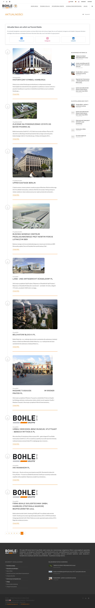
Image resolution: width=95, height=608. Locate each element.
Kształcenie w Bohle (81, 129)
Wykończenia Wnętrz (12, 568)
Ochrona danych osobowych (18, 600)
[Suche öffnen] (92, 6)
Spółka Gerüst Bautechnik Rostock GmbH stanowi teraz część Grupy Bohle (82, 89)
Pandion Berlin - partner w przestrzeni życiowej (64, 577)
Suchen (8, 11)
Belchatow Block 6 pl (24, 335)
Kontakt (90, 1)
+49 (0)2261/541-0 (25, 604)
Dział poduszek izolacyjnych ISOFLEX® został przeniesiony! (83, 122)
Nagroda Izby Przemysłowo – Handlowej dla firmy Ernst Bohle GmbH (82, 81)
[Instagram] (9, 1)
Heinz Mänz (9, 571)
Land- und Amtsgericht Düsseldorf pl (33, 279)
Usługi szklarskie (10, 576)
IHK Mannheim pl (21, 468)
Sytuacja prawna (30, 600)
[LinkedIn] (6, 1)
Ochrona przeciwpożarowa (13, 578)
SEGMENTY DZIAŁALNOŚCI (14, 562)
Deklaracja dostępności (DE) (12, 602)
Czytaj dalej (16, 94)
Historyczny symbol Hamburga (29, 80)
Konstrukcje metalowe (12, 584)
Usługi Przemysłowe (11, 586)
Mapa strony (22, 602)
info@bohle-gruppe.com (12, 604)
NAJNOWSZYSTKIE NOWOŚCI (58, 562)
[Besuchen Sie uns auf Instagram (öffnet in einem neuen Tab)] (88, 598)
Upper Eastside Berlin (24, 183)
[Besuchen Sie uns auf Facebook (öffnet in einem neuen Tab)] (83, 598)
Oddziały (83, 1)
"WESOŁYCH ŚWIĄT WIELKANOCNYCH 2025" (64, 565)
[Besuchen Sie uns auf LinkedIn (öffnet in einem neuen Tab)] (86, 598)
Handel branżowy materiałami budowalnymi (17, 573)
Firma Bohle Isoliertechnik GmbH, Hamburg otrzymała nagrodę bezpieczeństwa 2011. (30, 506)
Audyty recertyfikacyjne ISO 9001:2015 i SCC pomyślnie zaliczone (83, 65)
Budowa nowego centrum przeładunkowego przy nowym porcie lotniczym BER (33, 236)
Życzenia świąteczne (81, 135)
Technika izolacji (10, 565)
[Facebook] (3, 1)
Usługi (8, 581)
